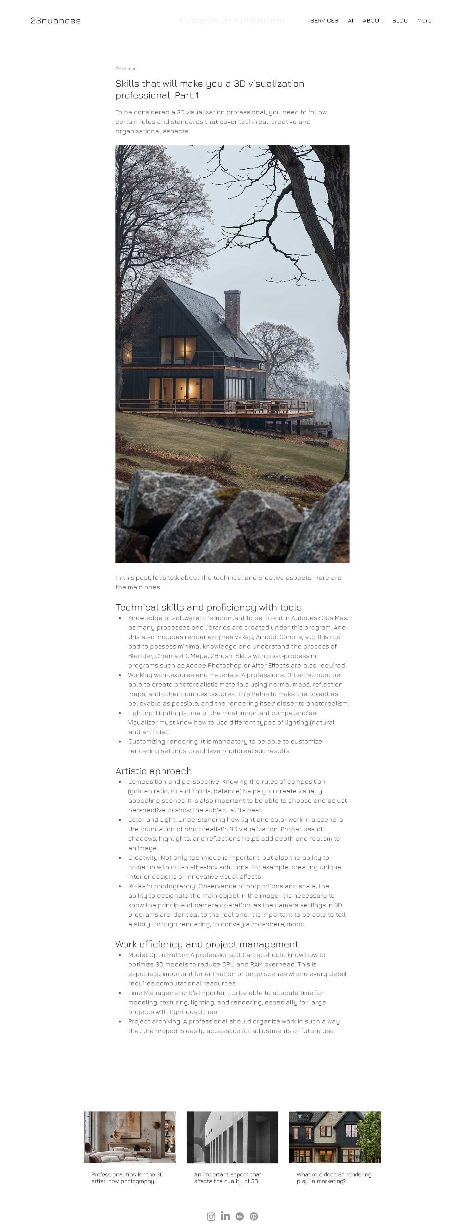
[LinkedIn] (225, 1216)
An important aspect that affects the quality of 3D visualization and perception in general (231, 1177)
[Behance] (239, 1216)
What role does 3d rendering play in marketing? (334, 1177)
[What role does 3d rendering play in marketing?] (335, 1137)
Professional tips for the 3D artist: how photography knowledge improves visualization (127, 1177)
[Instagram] (211, 1216)
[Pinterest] (253, 1216)
